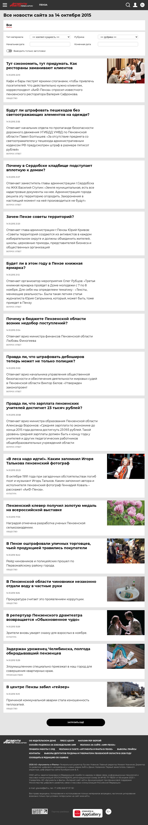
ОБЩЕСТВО (11, 98)
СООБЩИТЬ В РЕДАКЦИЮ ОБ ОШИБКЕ (48, 757)
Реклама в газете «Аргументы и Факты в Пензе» (86, 749)
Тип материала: (15, 37)
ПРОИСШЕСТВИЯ (14, 675)
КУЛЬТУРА (11, 494)
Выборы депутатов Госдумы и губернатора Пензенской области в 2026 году (87, 753)
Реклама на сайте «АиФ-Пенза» (98, 745)
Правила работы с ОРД (42, 749)
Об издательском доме (42, 741)
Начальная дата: (15, 44)
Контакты (34, 753)
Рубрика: (79, 37)
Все (9, 25)
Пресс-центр (67, 741)
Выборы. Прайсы (126, 749)
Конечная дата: (82, 44)
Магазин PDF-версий (89, 741)
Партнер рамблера (60, 812)
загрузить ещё (76, 722)
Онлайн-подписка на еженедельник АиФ (52, 745)
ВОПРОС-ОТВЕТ (13, 154)
